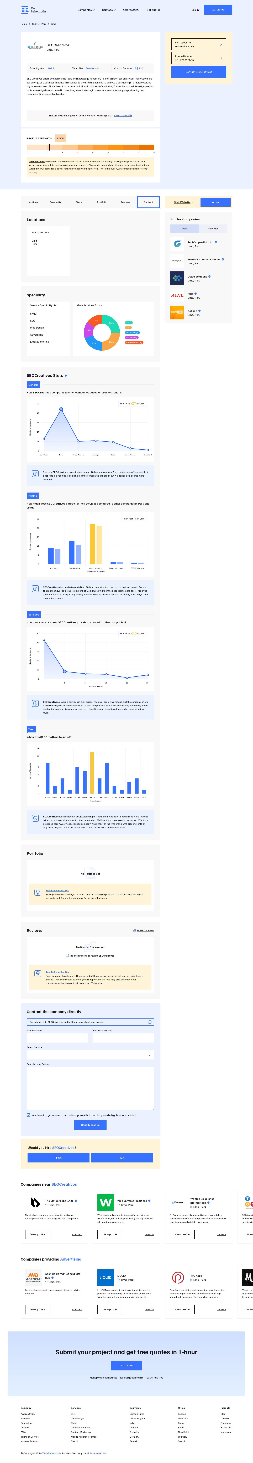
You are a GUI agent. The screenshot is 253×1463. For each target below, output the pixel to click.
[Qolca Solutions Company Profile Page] (177, 278)
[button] (234, 1216)
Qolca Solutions (199, 276)
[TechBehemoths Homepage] (33, 10)
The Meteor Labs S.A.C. (61, 1200)
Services (107, 10)
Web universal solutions (133, 1200)
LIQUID (121, 1275)
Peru (56, 49)
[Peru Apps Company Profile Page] (178, 1277)
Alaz (192, 293)
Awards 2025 (131, 10)
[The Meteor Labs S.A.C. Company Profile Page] (33, 1202)
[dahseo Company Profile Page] (177, 312)
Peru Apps (196, 1275)
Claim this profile (123, 115)
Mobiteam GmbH (96, 1453)
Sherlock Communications (206, 259)
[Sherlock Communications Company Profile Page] (177, 261)
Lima (49, 49)
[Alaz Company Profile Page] (177, 295)
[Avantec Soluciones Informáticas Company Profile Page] (178, 1202)
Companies (85, 10)
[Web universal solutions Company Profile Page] (105, 1202)
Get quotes (153, 10)
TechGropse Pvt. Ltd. (202, 242)
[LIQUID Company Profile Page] (105, 1277)
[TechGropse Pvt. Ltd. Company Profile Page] (177, 244)
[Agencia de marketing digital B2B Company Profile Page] (33, 1277)
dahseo (194, 311)
